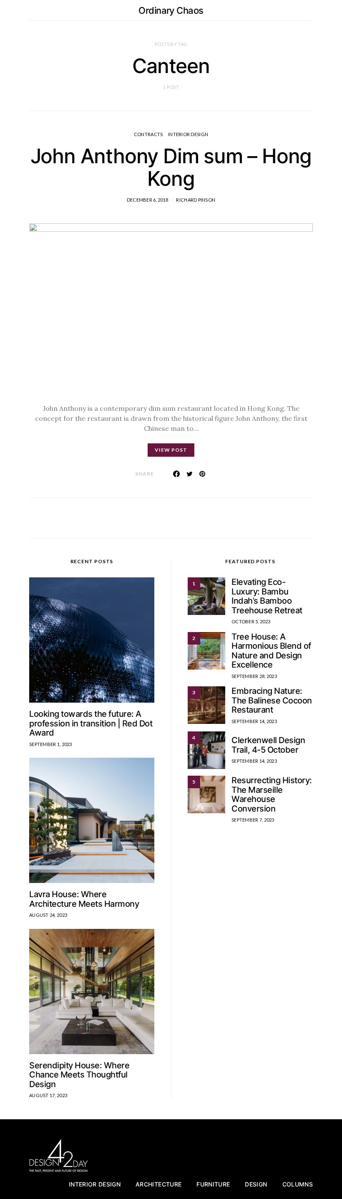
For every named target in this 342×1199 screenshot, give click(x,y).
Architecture (158, 1184)
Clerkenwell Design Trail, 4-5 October (268, 745)
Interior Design (188, 134)
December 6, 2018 (147, 199)
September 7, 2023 (252, 819)
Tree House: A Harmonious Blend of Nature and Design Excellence (271, 651)
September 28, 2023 (254, 676)
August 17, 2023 (48, 1095)
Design (256, 1184)
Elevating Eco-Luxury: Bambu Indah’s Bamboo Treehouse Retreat (266, 596)
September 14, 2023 (254, 721)
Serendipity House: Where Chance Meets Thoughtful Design (79, 1074)
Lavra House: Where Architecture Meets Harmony (84, 899)
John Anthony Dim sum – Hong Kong (171, 167)
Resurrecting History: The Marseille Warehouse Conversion (271, 794)
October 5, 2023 (250, 621)
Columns (297, 1184)
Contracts (148, 134)
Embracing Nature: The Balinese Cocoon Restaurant (271, 700)
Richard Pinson (195, 199)
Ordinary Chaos (170, 10)
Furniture (213, 1184)
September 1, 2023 (50, 744)
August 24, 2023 (48, 915)
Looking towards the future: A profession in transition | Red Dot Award (90, 723)
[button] (310, 10)
